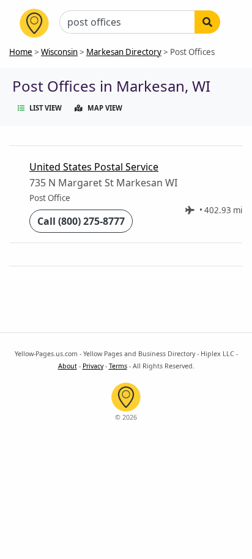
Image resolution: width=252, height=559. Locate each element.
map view (104, 107)
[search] (207, 22)
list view (45, 107)
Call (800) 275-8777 (81, 221)
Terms (118, 366)
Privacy (93, 366)
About (67, 366)
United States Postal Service (93, 167)
